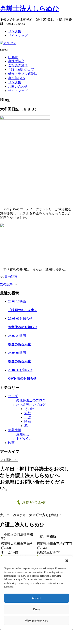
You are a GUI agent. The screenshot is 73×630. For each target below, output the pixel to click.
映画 (27, 421)
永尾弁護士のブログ (30, 404)
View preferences (36, 620)
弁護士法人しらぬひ (29, 8)
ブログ (13, 396)
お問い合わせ (18, 86)
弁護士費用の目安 (21, 69)
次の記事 (6, 284)
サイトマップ (18, 35)
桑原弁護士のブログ (30, 400)
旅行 (27, 413)
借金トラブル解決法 (22, 73)
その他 (29, 408)
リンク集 (14, 31)
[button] (67, 561)
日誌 (27, 417)
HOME (13, 57)
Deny (36, 609)
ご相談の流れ (18, 65)
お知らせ (22, 434)
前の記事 (10, 277)
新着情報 (14, 430)
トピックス (24, 438)
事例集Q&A (16, 78)
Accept (36, 598)
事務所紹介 (16, 61)
